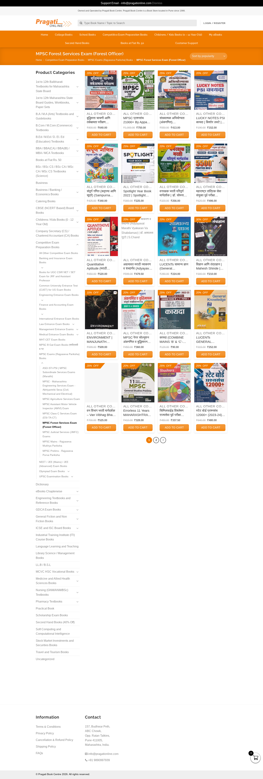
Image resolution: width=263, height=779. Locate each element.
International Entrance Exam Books (59, 318)
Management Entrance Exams (56, 329)
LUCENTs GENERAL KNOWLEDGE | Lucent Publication (209, 340)
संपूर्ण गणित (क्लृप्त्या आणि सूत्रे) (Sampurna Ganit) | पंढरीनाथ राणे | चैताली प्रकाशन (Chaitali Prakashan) (101, 193)
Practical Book (45, 608)
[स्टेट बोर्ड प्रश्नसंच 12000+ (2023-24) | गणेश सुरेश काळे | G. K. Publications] (210, 383)
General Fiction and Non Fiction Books (51, 519)
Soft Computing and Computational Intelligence (53, 631)
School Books (87, 34)
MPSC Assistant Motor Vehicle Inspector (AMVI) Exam (60, 406)
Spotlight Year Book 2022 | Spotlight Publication (137, 193)
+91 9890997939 (98, 760)
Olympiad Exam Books (52, 471)
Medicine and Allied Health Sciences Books (53, 581)
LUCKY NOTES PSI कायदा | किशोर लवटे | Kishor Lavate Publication (210, 120)
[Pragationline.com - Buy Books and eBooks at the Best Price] (54, 23)
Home (44, 34)
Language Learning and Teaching (57, 546)
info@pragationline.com (102, 753)
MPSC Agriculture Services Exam (61, 399)
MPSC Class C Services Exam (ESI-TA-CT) (60, 415)
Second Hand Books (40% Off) (55, 622)
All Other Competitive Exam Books (58, 253)
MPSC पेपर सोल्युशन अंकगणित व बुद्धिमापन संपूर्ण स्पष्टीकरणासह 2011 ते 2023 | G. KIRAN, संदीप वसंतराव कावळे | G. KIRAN (137, 340)
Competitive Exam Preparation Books (125, 34)
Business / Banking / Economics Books (49, 192)
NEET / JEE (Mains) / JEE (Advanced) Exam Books (53, 463)
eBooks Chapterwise (49, 491)
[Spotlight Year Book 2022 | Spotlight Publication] (137, 163)
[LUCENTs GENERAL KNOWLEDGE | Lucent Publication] (210, 309)
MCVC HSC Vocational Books (55, 571)
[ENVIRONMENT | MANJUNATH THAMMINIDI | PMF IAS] (101, 309)
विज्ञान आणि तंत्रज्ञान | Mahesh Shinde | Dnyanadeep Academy (209, 267)
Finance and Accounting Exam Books (56, 306)
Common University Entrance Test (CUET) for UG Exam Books (58, 287)
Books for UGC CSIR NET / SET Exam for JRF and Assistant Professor (57, 276)
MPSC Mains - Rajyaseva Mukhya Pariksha (57, 443)
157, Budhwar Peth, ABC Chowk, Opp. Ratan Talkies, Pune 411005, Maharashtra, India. (97, 735)
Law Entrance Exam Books (54, 324)
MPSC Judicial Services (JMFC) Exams (61, 434)
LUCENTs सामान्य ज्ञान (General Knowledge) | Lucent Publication (174, 267)
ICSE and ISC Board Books (53, 528)
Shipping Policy (46, 746)
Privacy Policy (45, 733)
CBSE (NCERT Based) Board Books (55, 210)
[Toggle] (77, 86)
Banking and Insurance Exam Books (55, 260)
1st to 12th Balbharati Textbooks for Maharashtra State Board (52, 86)
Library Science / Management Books (55, 555)
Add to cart (101, 134)
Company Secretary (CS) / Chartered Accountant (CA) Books (57, 233)
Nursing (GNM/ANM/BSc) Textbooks (52, 592)
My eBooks (215, 34)
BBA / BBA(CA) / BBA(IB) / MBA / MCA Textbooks (52, 151)
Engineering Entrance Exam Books (59, 294)
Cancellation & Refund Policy (54, 739)
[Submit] (81, 23)
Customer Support (186, 43)
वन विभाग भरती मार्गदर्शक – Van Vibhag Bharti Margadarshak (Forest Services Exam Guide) (101, 413)
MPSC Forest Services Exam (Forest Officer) (60, 424)
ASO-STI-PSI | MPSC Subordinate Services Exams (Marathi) (59, 372)
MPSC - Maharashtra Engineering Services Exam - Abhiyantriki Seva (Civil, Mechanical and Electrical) (59, 387)
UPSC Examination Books (53, 476)
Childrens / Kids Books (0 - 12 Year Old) (55, 222)
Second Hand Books (77, 43)
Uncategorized (45, 659)
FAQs (39, 753)
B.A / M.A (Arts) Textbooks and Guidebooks (55, 116)
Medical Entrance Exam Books (56, 334)
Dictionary (42, 484)
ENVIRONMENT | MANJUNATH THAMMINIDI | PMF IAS (101, 340)
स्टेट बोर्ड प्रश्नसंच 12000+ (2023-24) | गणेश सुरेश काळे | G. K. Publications (210, 413)
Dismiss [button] (157, 3)
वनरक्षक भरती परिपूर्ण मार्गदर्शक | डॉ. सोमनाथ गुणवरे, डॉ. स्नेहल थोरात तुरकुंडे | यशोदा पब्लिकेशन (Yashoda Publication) (173, 193)
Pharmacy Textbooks (49, 601)
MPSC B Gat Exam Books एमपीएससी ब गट (58, 346)
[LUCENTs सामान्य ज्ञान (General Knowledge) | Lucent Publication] (174, 236)
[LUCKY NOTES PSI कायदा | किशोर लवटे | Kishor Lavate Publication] (210, 90)
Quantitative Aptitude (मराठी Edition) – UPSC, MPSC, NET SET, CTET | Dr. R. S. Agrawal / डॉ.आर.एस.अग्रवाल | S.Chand (99, 267)
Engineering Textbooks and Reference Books (53, 500)
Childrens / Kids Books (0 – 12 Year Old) (178, 34)
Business (42, 182)
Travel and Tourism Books (52, 652)
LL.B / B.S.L (43, 564)
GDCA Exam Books (48, 509)
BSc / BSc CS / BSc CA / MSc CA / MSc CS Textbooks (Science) (55, 171)
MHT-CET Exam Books (52, 339)
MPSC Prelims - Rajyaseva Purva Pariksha (58, 452)
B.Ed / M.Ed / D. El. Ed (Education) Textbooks (50, 139)
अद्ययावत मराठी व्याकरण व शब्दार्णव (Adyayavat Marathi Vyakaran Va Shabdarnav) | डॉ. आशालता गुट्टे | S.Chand (138, 267)
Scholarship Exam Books (52, 615)
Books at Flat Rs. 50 (132, 43)
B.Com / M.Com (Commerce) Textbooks (54, 128)
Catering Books (45, 201)
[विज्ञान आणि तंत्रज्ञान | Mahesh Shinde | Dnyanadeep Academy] (210, 236)
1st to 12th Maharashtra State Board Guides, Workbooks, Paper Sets (54, 102)
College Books (63, 34)
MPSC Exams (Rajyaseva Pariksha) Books (110, 60)
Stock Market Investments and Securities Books (55, 643)
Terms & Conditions (48, 726)
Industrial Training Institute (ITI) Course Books (55, 537)
